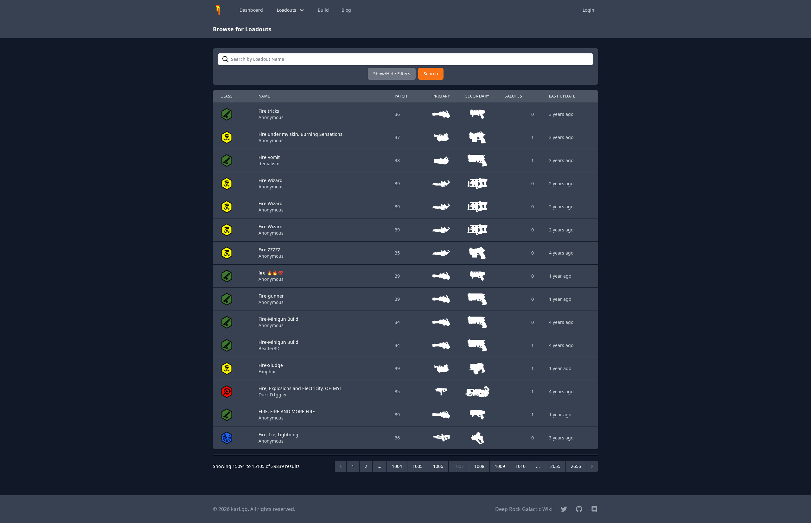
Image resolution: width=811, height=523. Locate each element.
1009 (500, 466)
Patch (401, 96)
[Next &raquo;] (592, 466)
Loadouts (286, 10)
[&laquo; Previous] (341, 466)
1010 (520, 466)
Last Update (562, 96)
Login (588, 10)
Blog (346, 10)
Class (226, 96)
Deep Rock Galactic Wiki (523, 509)
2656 (576, 466)
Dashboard (251, 10)
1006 (438, 466)
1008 (479, 466)
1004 (397, 466)
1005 (417, 466)
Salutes (513, 96)
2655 (555, 466)
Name (264, 96)
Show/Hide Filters (391, 74)
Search (431, 74)
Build (323, 10)
